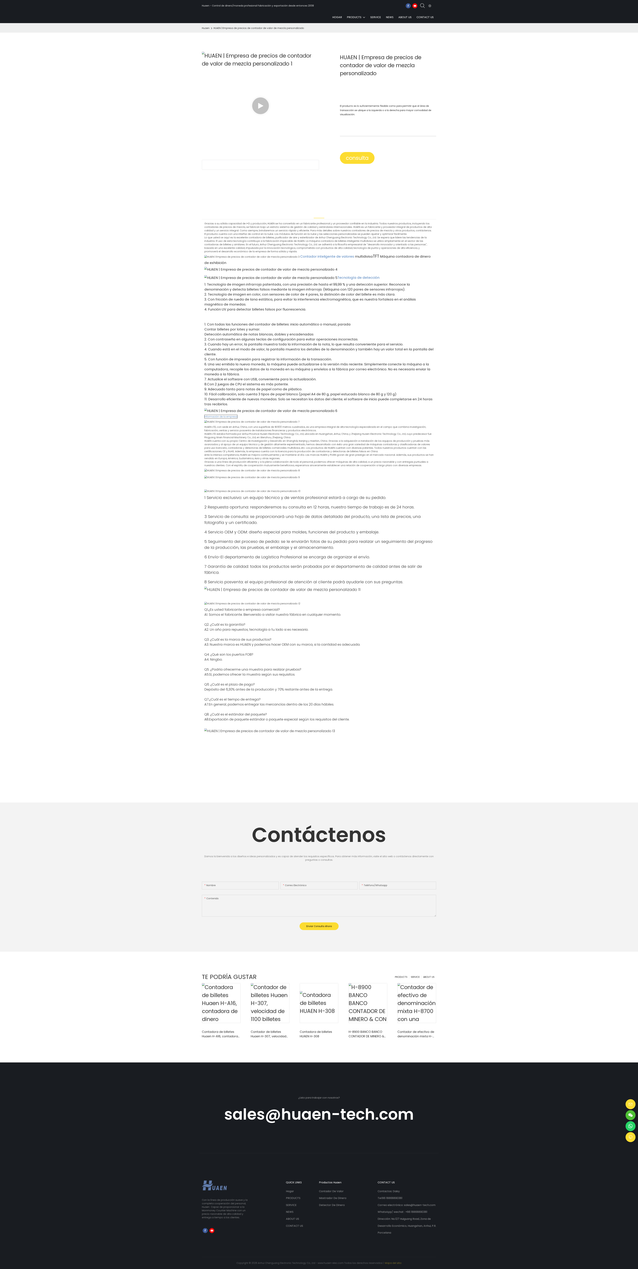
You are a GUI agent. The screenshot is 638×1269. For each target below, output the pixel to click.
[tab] (319, 214)
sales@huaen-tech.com (319, 1114)
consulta (357, 158)
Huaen (206, 28)
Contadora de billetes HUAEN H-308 (316, 1034)
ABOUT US (428, 977)
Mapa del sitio (393, 1263)
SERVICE (415, 977)
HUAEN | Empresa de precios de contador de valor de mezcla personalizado (258, 28)
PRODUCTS (401, 977)
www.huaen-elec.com (331, 1263)
